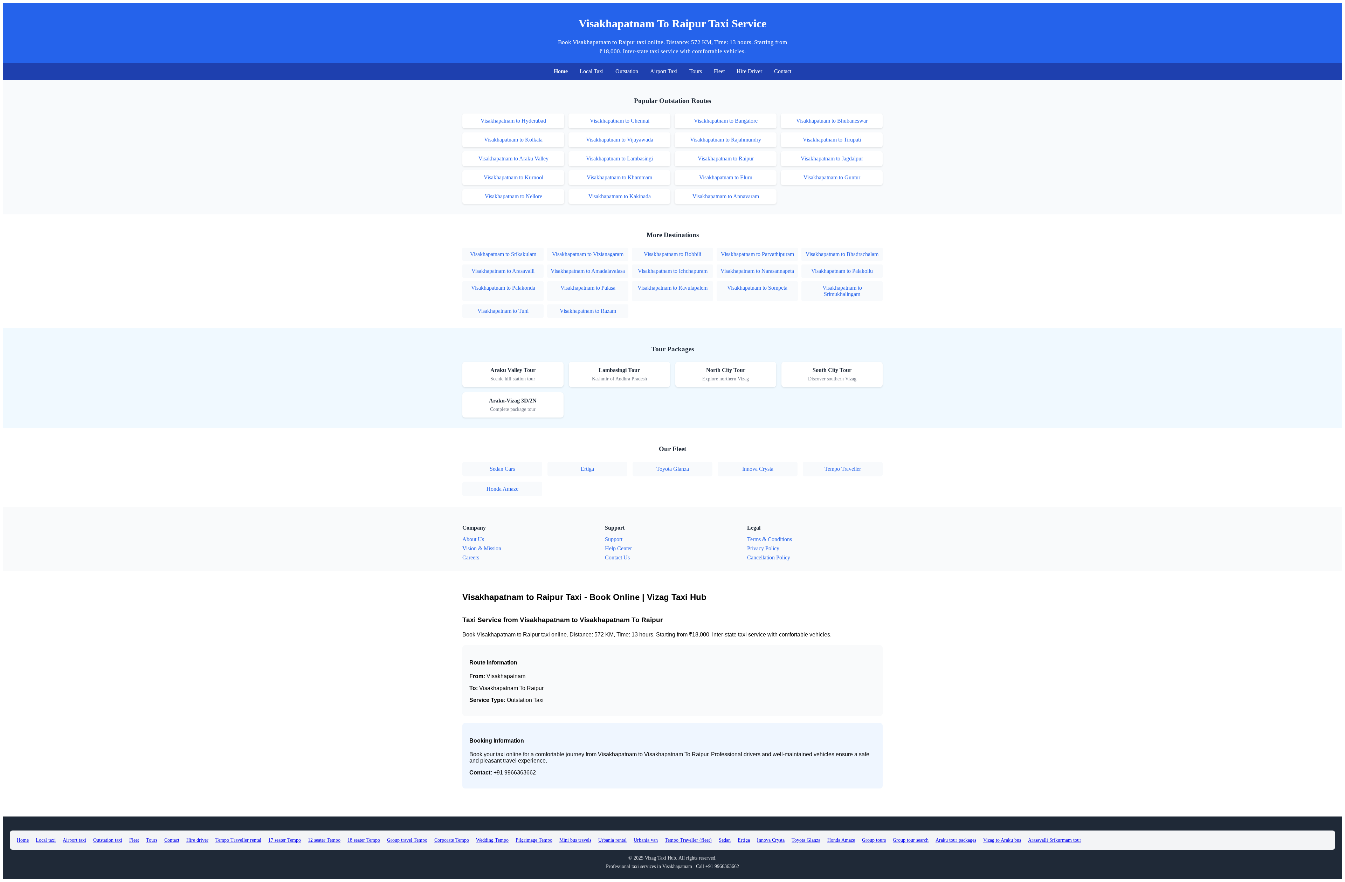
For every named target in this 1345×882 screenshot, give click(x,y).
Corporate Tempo (451, 840)
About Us (473, 539)
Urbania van (646, 840)
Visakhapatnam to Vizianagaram (587, 254)
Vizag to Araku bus (1002, 840)
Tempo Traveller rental (238, 840)
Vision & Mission (481, 548)
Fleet (719, 71)
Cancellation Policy (768, 557)
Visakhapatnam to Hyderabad (513, 121)
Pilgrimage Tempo (534, 840)
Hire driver (197, 840)
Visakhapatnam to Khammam (619, 177)
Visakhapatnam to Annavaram (725, 196)
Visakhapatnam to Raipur (726, 158)
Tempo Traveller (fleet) (688, 840)
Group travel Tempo (407, 840)
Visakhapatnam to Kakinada (619, 196)
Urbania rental (612, 840)
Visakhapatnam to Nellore (513, 196)
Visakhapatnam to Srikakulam (503, 254)
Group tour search (911, 840)
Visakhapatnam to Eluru (725, 177)
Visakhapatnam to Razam (588, 311)
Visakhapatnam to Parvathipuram (757, 254)
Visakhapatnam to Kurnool (513, 177)
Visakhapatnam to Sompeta (757, 288)
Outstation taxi (107, 840)
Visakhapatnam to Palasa (587, 288)
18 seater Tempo (363, 840)
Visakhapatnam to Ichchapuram (673, 271)
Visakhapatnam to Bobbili (672, 254)
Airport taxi (74, 840)
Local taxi (46, 840)
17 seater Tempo (284, 840)
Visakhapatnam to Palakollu (842, 271)
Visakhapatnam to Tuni (503, 311)
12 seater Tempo (324, 840)
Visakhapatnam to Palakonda (503, 288)
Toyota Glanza (672, 469)
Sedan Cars (502, 469)
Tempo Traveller (843, 469)
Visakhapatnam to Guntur (831, 177)
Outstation (626, 71)
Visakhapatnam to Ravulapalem (672, 288)
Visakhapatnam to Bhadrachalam (842, 254)
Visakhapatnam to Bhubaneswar (832, 121)
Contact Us (617, 557)
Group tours (874, 840)
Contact (782, 71)
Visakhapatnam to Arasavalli (502, 271)
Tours (695, 71)
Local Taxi (591, 71)
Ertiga (587, 469)
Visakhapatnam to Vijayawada (619, 140)
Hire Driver (749, 71)
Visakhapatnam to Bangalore (726, 121)
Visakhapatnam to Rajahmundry (725, 140)
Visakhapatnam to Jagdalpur (832, 158)
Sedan (725, 840)
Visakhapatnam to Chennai (619, 121)
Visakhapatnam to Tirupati (832, 140)
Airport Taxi (663, 71)
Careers (470, 557)
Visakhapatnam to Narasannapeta (757, 271)
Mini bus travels (575, 840)
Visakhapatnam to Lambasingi (619, 158)
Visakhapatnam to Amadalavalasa (588, 271)
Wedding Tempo (492, 840)
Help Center (618, 548)
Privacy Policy (763, 548)
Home (561, 71)
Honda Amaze (502, 489)
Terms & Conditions (769, 539)
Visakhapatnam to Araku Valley (513, 158)
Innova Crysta (757, 469)
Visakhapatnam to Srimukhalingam (842, 291)
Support (613, 539)
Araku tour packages (956, 840)
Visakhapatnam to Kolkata (513, 140)
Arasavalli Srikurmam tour (1054, 840)
